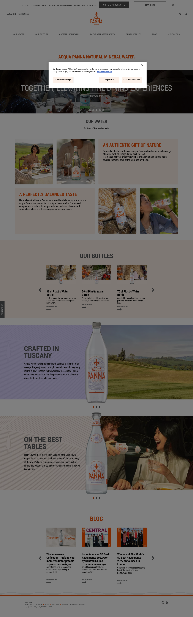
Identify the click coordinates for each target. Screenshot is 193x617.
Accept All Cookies (131, 80)
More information (104, 71)
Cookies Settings (63, 80)
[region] (98, 75)
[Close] (142, 65)
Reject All (109, 80)
